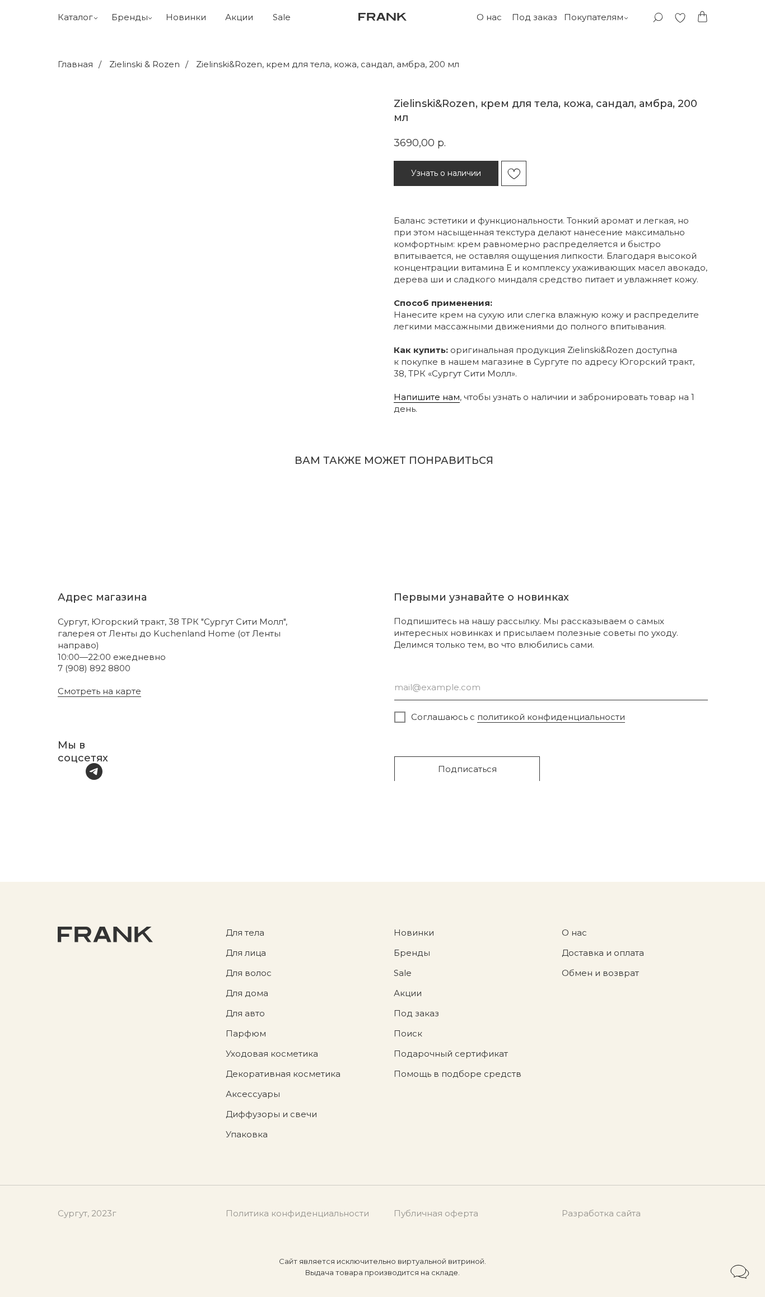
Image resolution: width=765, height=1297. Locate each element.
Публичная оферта (436, 1213)
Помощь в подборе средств (457, 1073)
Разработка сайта (601, 1213)
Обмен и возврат (600, 973)
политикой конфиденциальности (551, 717)
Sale (282, 17)
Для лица (246, 952)
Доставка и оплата (603, 952)
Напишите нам (427, 397)
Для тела (245, 932)
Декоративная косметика (283, 1073)
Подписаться (467, 769)
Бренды (129, 17)
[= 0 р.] (702, 16)
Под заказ (534, 17)
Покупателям (593, 17)
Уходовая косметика (272, 1053)
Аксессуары (253, 1094)
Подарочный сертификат (451, 1053)
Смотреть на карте (99, 691)
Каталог (75, 17)
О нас (489, 17)
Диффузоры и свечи (271, 1114)
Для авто (245, 1013)
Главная (75, 64)
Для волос (249, 973)
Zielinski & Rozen (144, 64)
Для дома (247, 993)
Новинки (186, 17)
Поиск (408, 1033)
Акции (239, 17)
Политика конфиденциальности (297, 1213)
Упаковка (247, 1134)
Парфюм (246, 1033)
